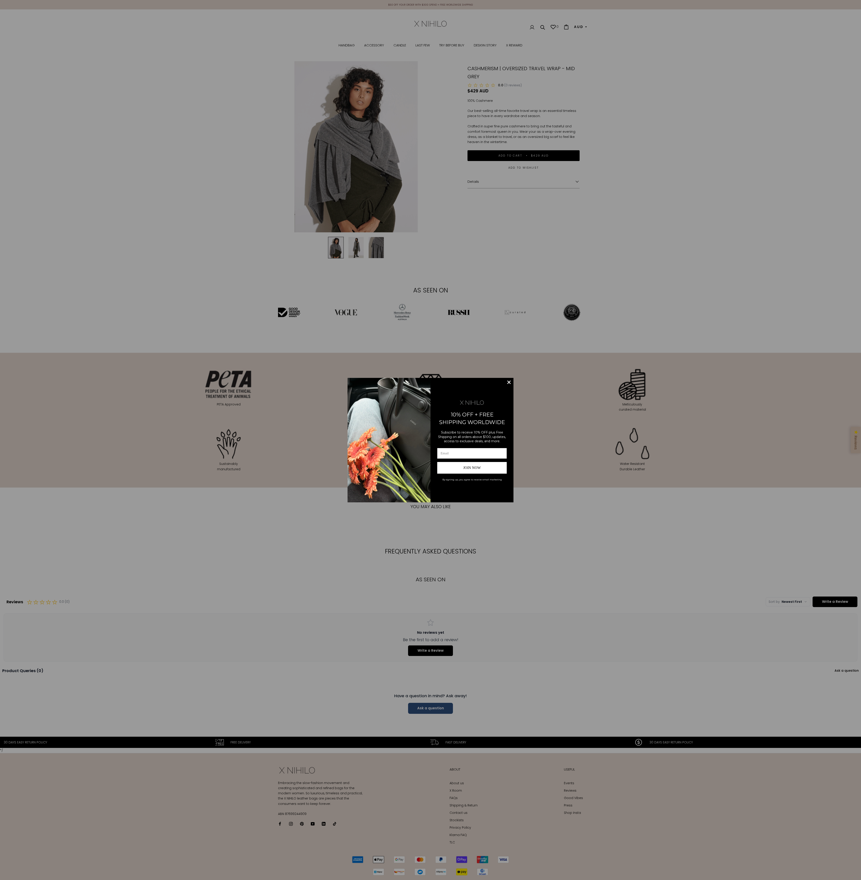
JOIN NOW (472, 468)
